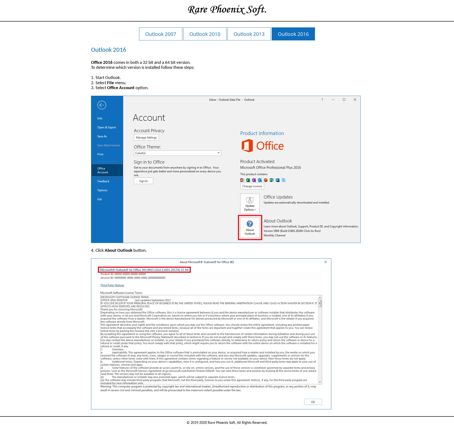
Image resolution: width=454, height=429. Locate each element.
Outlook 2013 (249, 33)
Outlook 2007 (160, 33)
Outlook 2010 (204, 33)
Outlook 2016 (293, 33)
